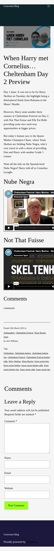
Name (7, 457)
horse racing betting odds (32, 365)
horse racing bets (41, 361)
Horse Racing (40, 333)
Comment (10, 421)
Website (8, 488)
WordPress (32, 541)
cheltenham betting (23, 353)
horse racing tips (43, 369)
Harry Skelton (15, 361)
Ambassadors (9, 333)
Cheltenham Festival (24, 333)
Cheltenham (9, 353)
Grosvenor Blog (11, 6)
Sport (6, 337)
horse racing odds (27, 369)
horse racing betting (12, 365)
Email (7, 472)
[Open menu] (48, 6)
